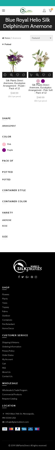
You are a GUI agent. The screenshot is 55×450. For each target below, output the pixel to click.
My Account (7, 359)
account (44, 10)
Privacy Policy (8, 351)
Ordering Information (11, 346)
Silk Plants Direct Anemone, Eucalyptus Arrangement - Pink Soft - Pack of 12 (40, 89)
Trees (4, 303)
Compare (24, 75)
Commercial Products (12, 394)
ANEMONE (6, 220)
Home (7, 38)
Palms (5, 311)
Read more (5, 75)
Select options (31, 75)
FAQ (4, 368)
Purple (10, 150)
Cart (4, 363)
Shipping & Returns (10, 342)
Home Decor (8, 328)
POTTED (6, 179)
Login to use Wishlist (18, 75)
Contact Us (7, 376)
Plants (5, 298)
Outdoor (6, 315)
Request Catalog (9, 398)
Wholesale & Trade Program (14, 390)
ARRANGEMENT (9, 126)
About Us (6, 372)
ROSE (4, 226)
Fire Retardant (8, 324)
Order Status (8, 355)
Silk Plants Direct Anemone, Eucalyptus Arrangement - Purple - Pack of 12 (14, 84)
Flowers (5, 294)
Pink (9, 144)
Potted (8, 44)
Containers (7, 320)
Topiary (5, 307)
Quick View (11, 75)
